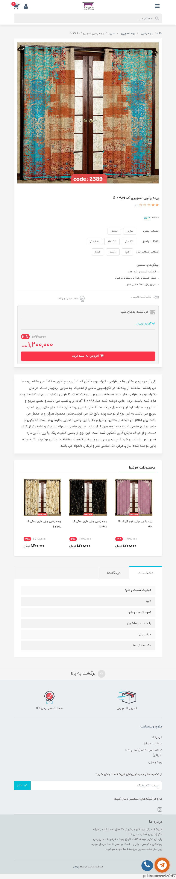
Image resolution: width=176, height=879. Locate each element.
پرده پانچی (155, 762)
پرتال (76, 867)
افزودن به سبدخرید (86, 356)
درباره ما (157, 737)
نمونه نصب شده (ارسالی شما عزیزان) (143, 752)
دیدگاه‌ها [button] (113, 573)
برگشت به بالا (84, 673)
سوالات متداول (152, 744)
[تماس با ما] (162, 865)
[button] (19, 6)
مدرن (147, 217)
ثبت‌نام (22, 785)
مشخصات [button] (145, 573)
